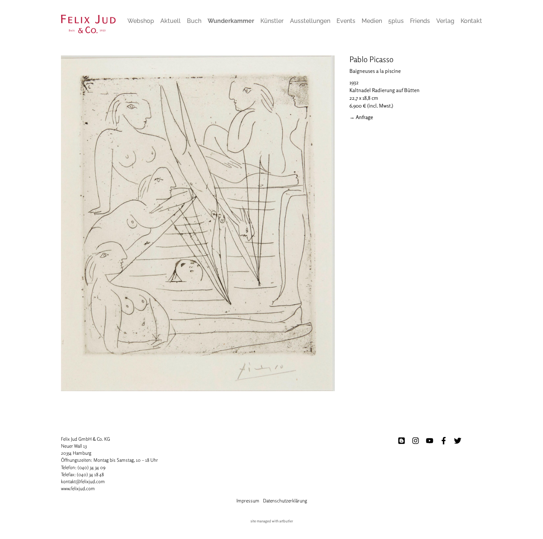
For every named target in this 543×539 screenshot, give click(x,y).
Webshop (140, 20)
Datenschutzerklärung (285, 501)
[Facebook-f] (443, 440)
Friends (420, 20)
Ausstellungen (310, 20)
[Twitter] (457, 440)
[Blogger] (401, 440)
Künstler (272, 20)
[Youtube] (429, 440)
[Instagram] (415, 440)
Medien (372, 20)
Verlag (445, 20)
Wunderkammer (231, 20)
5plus (396, 20)
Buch (194, 20)
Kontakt (471, 20)
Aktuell (170, 20)
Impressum (247, 501)
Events (346, 20)
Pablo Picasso (371, 59)
